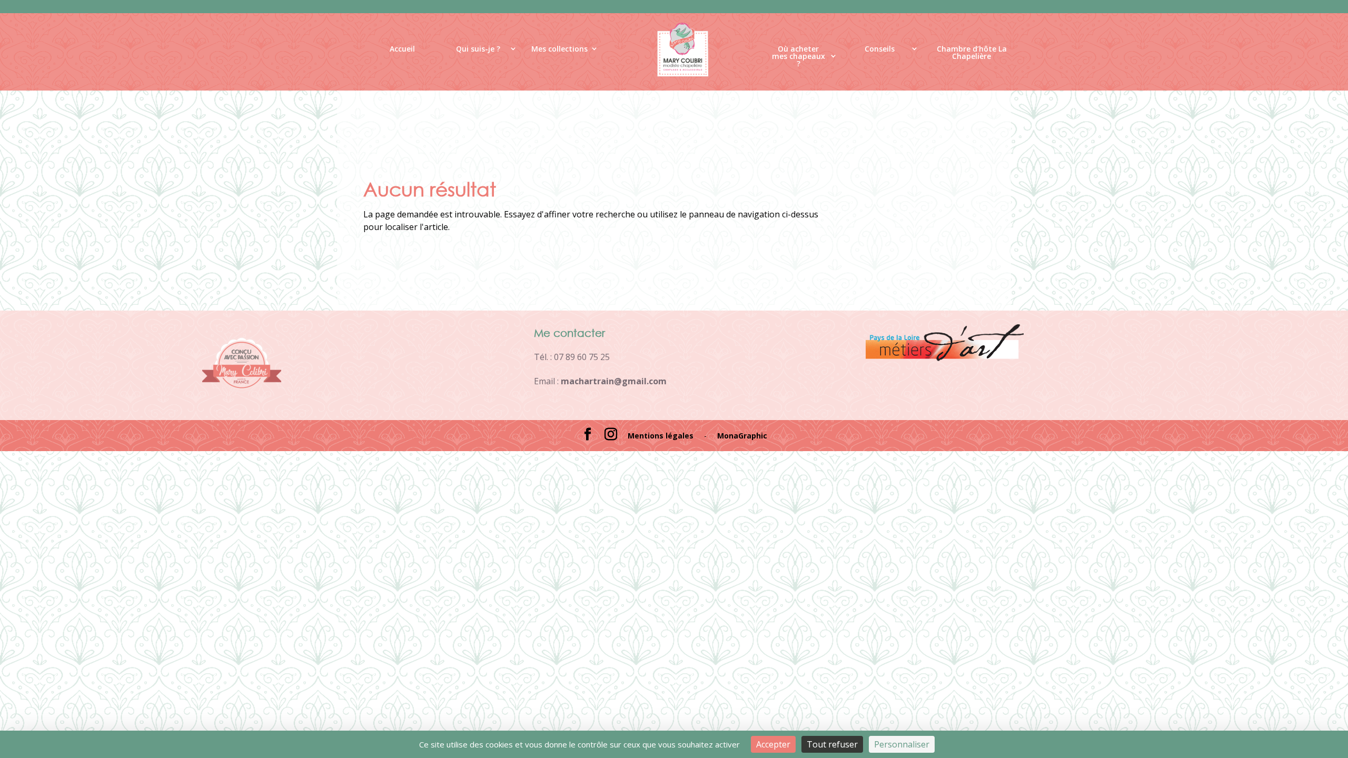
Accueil (402, 49)
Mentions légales (660, 436)
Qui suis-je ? (478, 49)
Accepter (773, 744)
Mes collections (559, 49)
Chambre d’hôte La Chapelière (972, 53)
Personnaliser (901, 744)
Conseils (880, 49)
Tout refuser (832, 744)
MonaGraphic (742, 436)
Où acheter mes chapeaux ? (798, 58)
